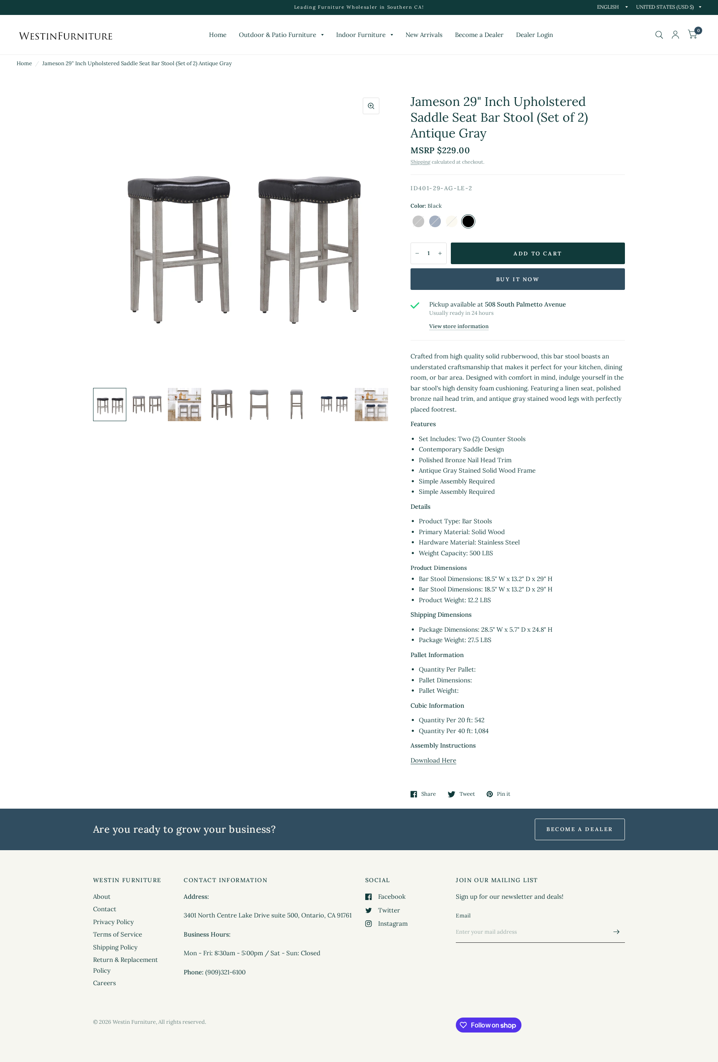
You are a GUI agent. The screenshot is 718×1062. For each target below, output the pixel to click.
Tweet (467, 794)
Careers (104, 983)
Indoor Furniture (361, 35)
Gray (418, 221)
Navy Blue (435, 221)
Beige (452, 221)
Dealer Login (534, 35)
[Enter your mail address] (616, 932)
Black (468, 221)
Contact (104, 909)
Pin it (503, 794)
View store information (459, 326)
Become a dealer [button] (579, 829)
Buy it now (518, 279)
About (102, 896)
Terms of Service (117, 934)
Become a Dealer (479, 35)
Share (428, 794)
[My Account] (675, 34)
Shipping (420, 162)
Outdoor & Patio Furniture (277, 35)
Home (217, 35)
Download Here (433, 760)
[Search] (659, 34)
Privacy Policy (113, 922)
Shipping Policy (115, 947)
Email (463, 915)
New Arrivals (424, 35)
